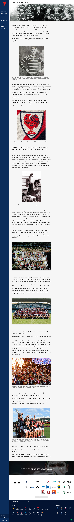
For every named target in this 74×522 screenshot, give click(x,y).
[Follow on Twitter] (26, 502)
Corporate (3, 28)
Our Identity (4, 8)
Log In (4, 517)
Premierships (4, 11)
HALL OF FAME (4, 13)
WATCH (2, 22)
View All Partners (41, 496)
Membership (3, 26)
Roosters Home (5, 32)
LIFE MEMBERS (4, 20)
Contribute (3, 24)
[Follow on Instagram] (28, 502)
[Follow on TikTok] (21, 502)
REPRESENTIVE (4, 15)
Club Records (4, 18)
